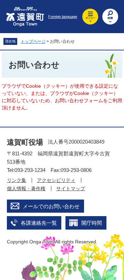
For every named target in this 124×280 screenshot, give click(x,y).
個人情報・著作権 (26, 188)
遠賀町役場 (25, 142)
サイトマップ (70, 188)
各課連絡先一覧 (39, 223)
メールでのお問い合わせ (51, 206)
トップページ (33, 41)
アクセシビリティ (56, 180)
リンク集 (16, 180)
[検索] (110, 16)
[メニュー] (90, 16)
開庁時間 (91, 223)
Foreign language (62, 17)
